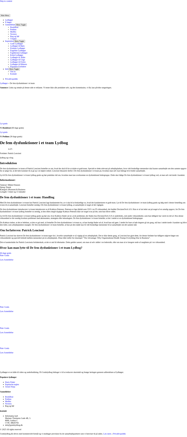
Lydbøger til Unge (17, 60)
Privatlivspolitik (119, 434)
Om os (13, 71)
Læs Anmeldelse (6, 260)
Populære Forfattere (18, 66)
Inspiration (9, 41)
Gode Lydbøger (16, 44)
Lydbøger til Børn (17, 46)
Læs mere (107, 434)
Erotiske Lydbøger (17, 48)
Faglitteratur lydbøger (18, 53)
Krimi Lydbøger (16, 55)
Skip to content (6, 1)
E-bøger (8, 22)
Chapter (13, 39)
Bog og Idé (14, 36)
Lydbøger (9, 20)
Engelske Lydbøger (18, 50)
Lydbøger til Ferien (18, 62)
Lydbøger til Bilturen (18, 64)
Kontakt (13, 74)
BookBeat (14, 27)
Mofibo (13, 32)
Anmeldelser (10, 25)
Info (6, 69)
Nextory (13, 34)
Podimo (13, 29)
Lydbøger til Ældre (17, 57)
